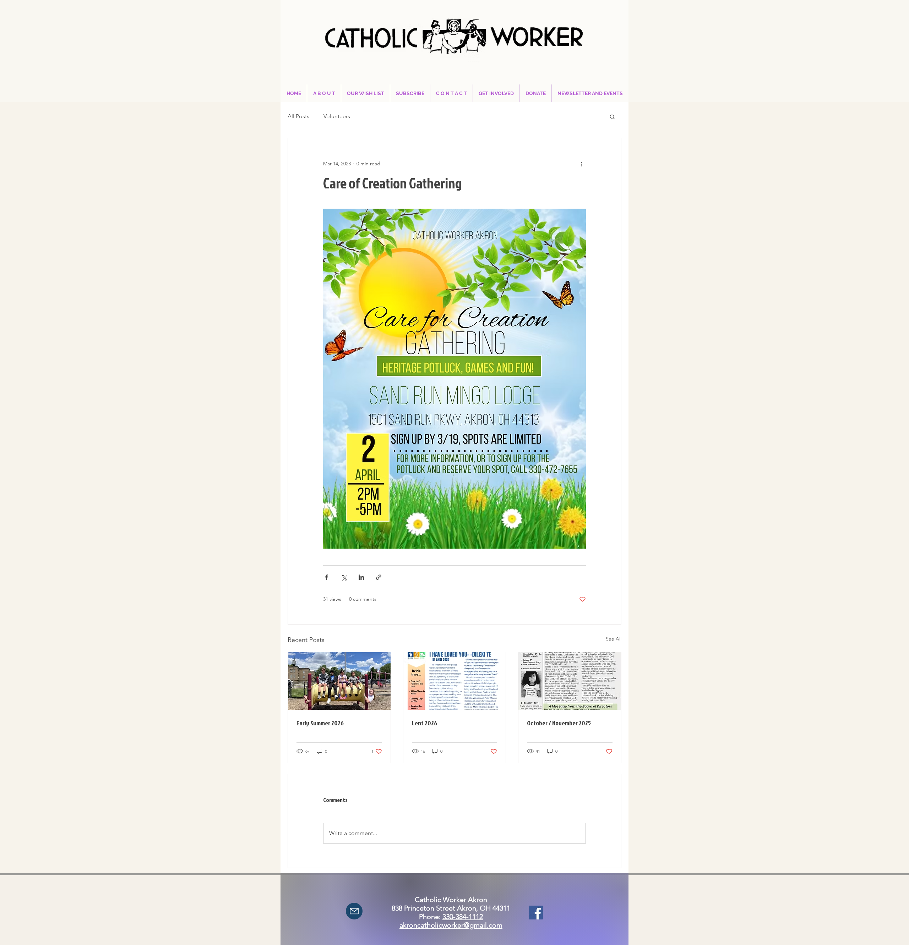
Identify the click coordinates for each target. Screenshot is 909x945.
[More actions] (581, 163)
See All (613, 639)
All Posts (298, 116)
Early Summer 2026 (320, 723)
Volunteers (336, 116)
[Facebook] (536, 912)
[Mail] (354, 911)
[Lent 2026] (454, 681)
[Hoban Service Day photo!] (339, 681)
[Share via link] (378, 577)
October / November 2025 (559, 723)
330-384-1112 (462, 916)
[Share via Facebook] (326, 577)
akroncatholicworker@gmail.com (450, 925)
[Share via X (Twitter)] (344, 577)
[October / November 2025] (569, 681)
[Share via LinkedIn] (361, 577)
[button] (612, 116)
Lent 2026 (424, 723)
